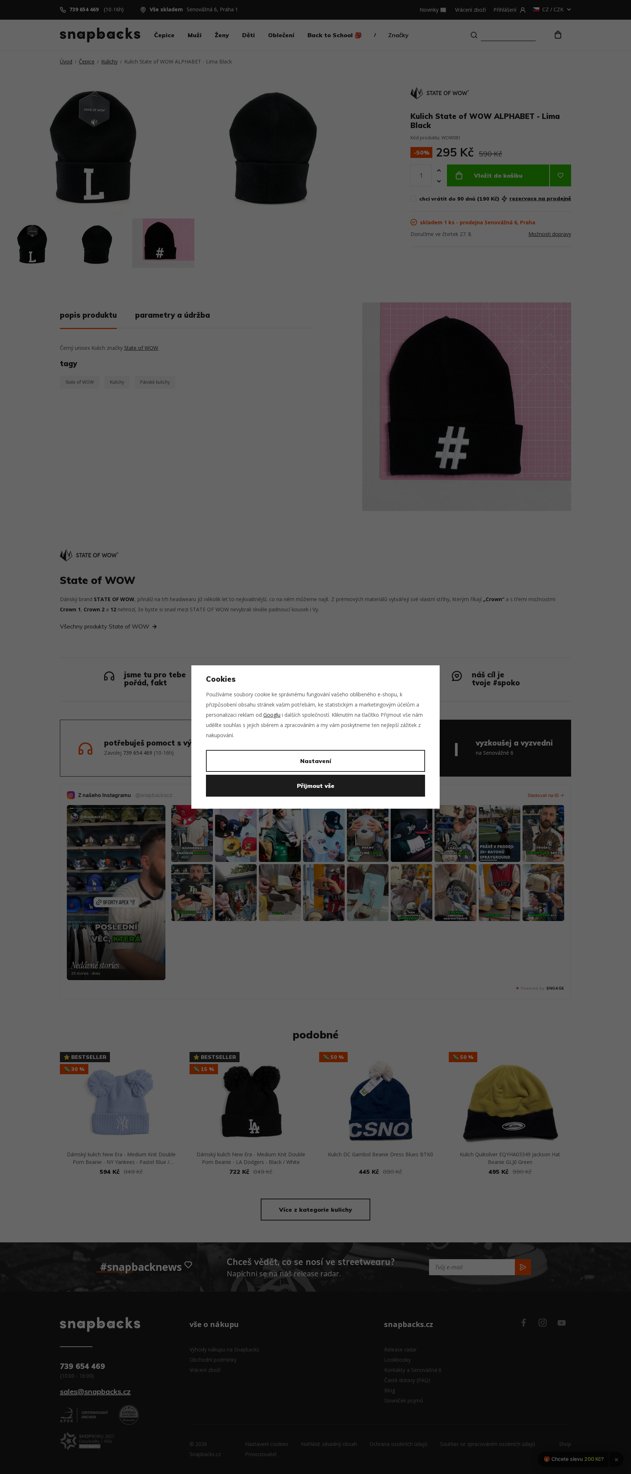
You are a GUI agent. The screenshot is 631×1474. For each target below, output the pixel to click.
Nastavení (315, 761)
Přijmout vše (315, 785)
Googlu (271, 714)
